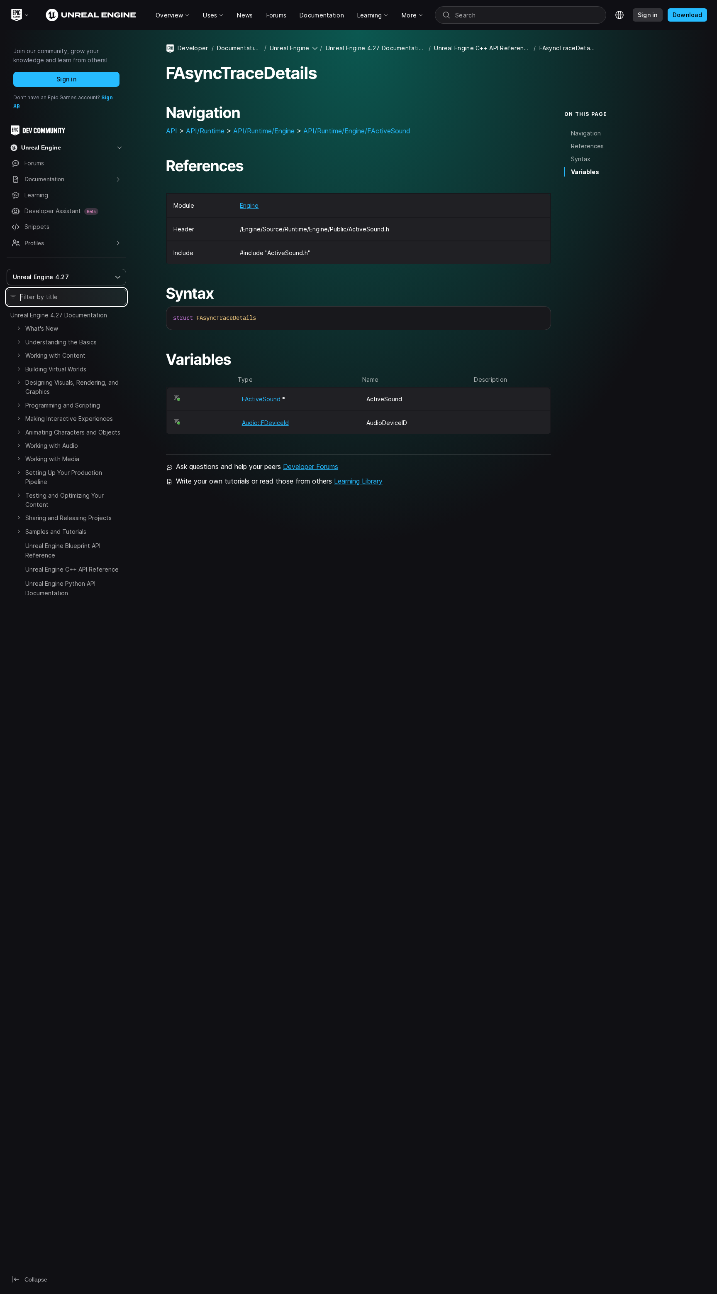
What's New (41, 328)
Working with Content (55, 355)
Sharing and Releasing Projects (68, 517)
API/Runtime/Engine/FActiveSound (356, 131)
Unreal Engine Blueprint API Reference (62, 550)
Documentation (239, 48)
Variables (585, 171)
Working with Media (52, 458)
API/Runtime (205, 131)
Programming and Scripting (62, 405)
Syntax (580, 158)
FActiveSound (261, 399)
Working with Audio (51, 445)
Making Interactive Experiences (69, 418)
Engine (249, 205)
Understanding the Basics (61, 342)
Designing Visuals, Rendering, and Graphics (72, 387)
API (171, 131)
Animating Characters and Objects (72, 432)
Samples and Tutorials (55, 531)
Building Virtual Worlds (55, 369)
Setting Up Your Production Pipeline (63, 477)
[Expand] (18, 328)
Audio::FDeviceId (265, 422)
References (587, 146)
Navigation (586, 133)
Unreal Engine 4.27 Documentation (58, 315)
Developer (193, 48)
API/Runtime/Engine (264, 131)
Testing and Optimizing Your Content (64, 500)
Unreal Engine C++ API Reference (72, 569)
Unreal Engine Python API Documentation (60, 588)
